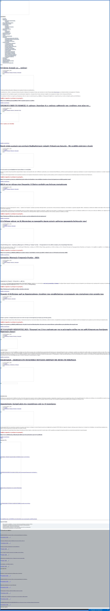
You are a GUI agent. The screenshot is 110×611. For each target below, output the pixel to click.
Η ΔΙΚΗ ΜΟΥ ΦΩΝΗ (7, 23)
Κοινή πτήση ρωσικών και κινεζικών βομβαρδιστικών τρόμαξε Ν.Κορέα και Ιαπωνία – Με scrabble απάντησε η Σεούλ (46, 146)
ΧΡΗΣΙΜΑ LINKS (8, 40)
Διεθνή (5, 110)
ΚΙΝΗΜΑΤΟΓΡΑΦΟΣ (9, 26)
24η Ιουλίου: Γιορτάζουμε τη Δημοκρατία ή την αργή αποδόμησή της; (9, 546)
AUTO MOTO (5, 57)
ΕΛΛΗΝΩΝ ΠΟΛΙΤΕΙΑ (9, 41)
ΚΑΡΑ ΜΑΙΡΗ (8, 50)
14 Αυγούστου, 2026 (4, 543)
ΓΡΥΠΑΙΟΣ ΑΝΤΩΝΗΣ (9, 48)
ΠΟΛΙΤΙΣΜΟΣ (5, 24)
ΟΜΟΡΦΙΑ (7, 32)
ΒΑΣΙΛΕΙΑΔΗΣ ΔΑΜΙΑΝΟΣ (10, 46)
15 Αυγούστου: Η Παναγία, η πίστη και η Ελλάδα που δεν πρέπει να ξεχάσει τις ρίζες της (12, 540)
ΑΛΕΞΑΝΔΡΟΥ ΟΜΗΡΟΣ (10, 43)
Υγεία (20, 110)
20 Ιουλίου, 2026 (3, 554)
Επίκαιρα (11, 72)
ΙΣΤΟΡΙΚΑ (5, 58)
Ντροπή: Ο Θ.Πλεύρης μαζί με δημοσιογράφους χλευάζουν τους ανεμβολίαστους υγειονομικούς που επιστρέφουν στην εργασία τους (52, 294)
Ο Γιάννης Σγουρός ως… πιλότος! (13, 68)
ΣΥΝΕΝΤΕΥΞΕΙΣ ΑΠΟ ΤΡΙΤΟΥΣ (11, 38)
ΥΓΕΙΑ (4, 35)
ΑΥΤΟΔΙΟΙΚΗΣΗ (6, 59)
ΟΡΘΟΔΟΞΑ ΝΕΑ (6, 34)
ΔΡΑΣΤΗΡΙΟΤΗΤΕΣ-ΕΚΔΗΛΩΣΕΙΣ (12, 39)
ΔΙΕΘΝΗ (7, 21)
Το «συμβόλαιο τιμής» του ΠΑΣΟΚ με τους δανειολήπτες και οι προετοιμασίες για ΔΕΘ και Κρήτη (18, 518)
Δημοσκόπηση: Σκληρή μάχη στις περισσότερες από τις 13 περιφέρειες (28, 404)
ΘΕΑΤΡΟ (7, 25)
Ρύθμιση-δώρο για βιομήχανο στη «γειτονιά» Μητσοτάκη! (11, 487)
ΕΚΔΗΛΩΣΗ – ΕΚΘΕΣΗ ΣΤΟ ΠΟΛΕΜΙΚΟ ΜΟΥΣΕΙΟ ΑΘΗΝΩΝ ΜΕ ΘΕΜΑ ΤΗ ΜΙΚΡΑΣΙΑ (38, 360)
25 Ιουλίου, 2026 (3, 548)
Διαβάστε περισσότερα (4, 102)
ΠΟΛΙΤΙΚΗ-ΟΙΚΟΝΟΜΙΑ (10, 20)
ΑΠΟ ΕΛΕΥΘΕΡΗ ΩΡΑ (7, 36)
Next (1, 437)
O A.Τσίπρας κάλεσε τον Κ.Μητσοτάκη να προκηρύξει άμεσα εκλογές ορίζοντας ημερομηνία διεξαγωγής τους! (43, 221)
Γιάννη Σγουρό (56, 92)
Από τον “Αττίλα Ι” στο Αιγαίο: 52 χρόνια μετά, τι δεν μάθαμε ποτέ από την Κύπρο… (12, 552)
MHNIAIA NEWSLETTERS (8, 60)
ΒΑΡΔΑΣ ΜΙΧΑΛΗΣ (9, 45)
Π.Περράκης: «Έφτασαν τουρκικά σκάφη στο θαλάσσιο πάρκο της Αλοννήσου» (15, 456)
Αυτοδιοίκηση (6, 72)
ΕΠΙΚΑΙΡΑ (5, 19)
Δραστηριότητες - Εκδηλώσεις (9, 364)
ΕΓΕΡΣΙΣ (4, 18)
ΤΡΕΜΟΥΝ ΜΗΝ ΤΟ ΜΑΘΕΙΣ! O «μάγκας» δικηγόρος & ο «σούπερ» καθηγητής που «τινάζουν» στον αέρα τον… (45, 105)
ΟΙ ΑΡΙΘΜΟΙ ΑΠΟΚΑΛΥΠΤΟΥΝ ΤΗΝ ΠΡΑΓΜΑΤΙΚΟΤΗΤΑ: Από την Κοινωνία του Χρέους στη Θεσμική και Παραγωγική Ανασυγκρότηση (19, 602)
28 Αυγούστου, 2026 (4, 537)
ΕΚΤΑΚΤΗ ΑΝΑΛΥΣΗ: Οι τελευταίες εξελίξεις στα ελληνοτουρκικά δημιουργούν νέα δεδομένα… (18, 472)
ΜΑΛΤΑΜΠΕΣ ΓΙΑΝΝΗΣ (10, 53)
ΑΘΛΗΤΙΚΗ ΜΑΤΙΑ (7, 28)
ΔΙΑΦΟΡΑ (7, 27)
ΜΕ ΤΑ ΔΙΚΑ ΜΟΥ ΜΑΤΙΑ (8, 22)
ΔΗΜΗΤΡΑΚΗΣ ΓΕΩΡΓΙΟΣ (10, 49)
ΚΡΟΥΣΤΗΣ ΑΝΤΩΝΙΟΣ (10, 52)
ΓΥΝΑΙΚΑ (5, 29)
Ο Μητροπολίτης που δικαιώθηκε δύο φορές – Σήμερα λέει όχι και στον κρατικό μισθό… (12, 558)
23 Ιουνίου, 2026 (3, 566)
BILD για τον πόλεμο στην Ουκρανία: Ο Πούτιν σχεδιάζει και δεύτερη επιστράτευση (33, 184)
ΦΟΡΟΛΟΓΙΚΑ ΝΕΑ (7, 33)
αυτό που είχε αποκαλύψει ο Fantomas (50, 283)
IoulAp (6, 71)
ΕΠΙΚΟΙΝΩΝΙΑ (6, 61)
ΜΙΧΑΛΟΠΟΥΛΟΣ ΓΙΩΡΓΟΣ (10, 54)
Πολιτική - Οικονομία (17, 72)
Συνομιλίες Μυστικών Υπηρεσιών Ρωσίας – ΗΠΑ (19, 258)
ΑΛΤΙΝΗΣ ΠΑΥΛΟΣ (9, 44)
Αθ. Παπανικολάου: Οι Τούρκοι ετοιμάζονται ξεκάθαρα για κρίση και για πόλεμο (15, 503)
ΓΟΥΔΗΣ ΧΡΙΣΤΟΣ (9, 47)
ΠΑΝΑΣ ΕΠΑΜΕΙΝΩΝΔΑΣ (10, 55)
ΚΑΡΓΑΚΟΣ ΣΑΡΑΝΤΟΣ (10, 51)
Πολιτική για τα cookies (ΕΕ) (8, 62)
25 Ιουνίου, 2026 (3, 560)
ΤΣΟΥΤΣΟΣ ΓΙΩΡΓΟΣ (9, 56)
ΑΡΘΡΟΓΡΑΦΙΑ (6, 42)
